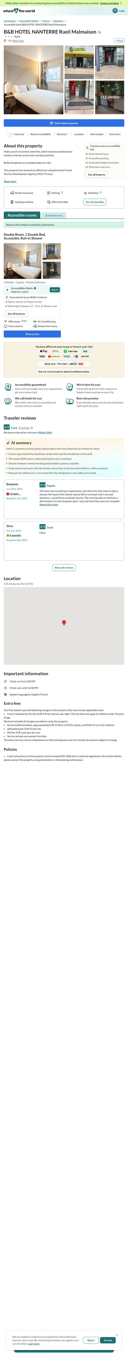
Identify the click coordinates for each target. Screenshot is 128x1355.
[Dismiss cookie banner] (116, 1335)
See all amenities (95, 201)
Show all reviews (64, 567)
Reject (91, 1340)
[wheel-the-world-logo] (19, 10)
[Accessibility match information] (35, 288)
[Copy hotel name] (99, 32)
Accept (108, 1340)
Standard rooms (53, 215)
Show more (10, 181)
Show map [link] (18, 40)
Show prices (32, 334)
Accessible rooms (22, 215)
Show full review (48, 504)
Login (122, 10)
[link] (18, 134)
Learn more (33, 1343)
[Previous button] (10, 134)
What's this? (45, 432)
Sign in (55, 289)
